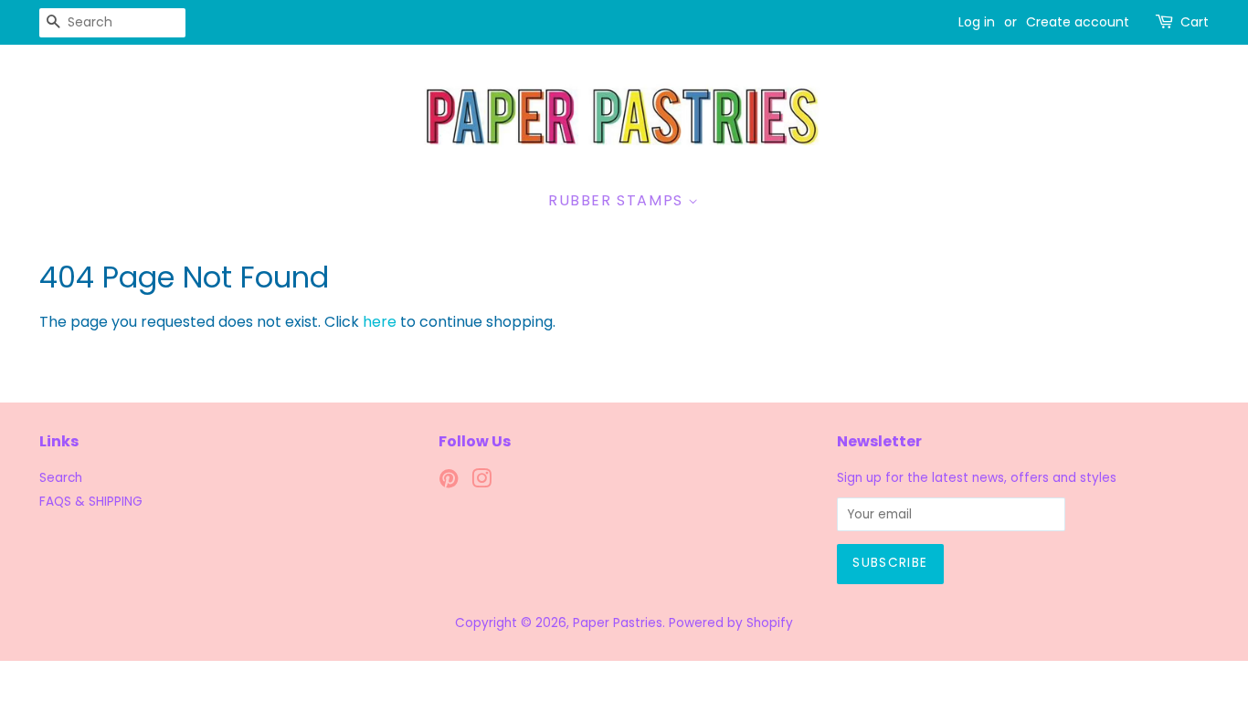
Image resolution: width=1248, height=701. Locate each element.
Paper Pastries (617, 623)
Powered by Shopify (731, 623)
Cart (1194, 22)
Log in (976, 22)
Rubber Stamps (618, 200)
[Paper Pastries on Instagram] (481, 482)
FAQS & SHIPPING (91, 501)
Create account (1077, 22)
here (380, 321)
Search (60, 478)
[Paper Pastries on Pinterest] (449, 482)
